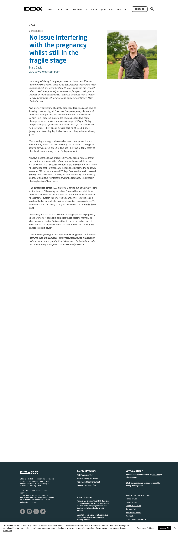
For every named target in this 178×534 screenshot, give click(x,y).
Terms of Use (131, 499)
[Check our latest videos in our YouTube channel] (29, 511)
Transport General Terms (136, 519)
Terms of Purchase (133, 506)
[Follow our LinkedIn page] (36, 511)
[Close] (174, 528)
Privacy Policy (131, 509)
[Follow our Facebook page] (22, 511)
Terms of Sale (132, 502)
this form (156, 475)
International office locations (138, 495)
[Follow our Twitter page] (43, 511)
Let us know (88, 501)
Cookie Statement (133, 513)
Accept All (164, 528)
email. (134, 477)
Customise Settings (145, 528)
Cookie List (130, 516)
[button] (91, 10)
